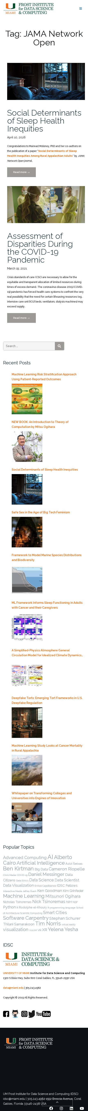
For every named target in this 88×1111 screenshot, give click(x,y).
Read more (24, 174)
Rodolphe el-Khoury (33, 907)
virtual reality (69, 924)
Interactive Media (12, 891)
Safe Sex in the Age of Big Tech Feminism (41, 512)
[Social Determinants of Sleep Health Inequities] (27, 489)
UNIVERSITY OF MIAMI (16, 973)
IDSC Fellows (67, 885)
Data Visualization (18, 885)
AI (50, 856)
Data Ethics (22, 880)
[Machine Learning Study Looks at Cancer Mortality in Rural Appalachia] (27, 770)
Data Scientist (67, 880)
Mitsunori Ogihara (62, 896)
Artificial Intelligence (41, 863)
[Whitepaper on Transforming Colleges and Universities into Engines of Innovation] (27, 818)
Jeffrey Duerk (29, 891)
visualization (15, 929)
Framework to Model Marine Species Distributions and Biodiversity (46, 557)
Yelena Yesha (63, 929)
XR (44, 929)
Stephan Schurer (64, 918)
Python (9, 907)
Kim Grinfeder (73, 891)
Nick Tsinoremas (48, 901)
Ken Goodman (49, 891)
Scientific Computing (31, 913)
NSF (75, 902)
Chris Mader (9, 875)
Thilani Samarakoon (18, 924)
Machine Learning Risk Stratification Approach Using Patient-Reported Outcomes (44, 377)
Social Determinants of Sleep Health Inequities (44, 120)
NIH (69, 902)
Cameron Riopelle (67, 868)
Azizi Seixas (73, 864)
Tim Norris (48, 923)
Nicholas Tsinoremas (17, 902)
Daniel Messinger (46, 874)
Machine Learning (24, 896)
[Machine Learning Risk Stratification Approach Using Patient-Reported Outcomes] (27, 399)
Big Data (41, 869)
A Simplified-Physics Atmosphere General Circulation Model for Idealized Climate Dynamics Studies (46, 653)
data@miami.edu (13, 987)
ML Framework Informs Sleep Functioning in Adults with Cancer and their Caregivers (47, 605)
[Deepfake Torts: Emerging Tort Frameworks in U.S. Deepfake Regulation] (27, 722)
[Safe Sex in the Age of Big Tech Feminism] (27, 532)
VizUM (33, 930)
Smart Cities (55, 912)
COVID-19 (22, 875)
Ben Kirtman (18, 869)
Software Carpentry (26, 918)
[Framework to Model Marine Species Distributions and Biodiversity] (27, 579)
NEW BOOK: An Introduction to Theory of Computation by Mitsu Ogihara (40, 424)
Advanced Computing (25, 857)
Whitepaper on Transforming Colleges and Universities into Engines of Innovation (42, 796)
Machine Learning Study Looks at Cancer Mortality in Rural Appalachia (47, 748)
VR (39, 930)
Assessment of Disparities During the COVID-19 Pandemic (40, 247)
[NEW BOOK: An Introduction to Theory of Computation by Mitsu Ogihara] (27, 446)
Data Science (41, 880)
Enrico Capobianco (45, 885)
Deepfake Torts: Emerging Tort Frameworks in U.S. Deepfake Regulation (47, 700)
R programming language (61, 907)
